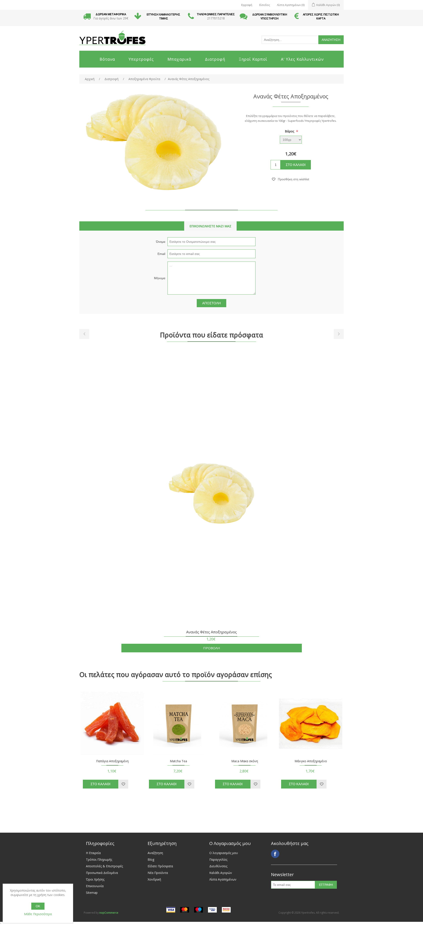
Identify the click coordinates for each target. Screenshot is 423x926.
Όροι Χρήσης (95, 879)
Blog (151, 859)
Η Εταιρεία (93, 853)
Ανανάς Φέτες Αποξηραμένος (211, 632)
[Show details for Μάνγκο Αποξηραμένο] (310, 723)
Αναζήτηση (155, 853)
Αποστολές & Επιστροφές (104, 866)
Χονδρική (154, 879)
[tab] (210, 226)
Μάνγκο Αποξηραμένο (311, 761)
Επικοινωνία (95, 886)
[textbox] (290, 39)
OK (38, 906)
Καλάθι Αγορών (220, 873)
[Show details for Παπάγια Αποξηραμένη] (112, 723)
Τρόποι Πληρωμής (99, 859)
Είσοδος (264, 5)
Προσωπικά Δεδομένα (102, 873)
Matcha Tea (178, 761)
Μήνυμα (159, 278)
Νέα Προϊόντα (158, 873)
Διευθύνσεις (218, 866)
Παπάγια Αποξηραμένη (112, 761)
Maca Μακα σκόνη (244, 761)
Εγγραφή (246, 5)
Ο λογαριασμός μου (223, 853)
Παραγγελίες (218, 859)
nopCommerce (108, 913)
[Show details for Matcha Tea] (178, 723)
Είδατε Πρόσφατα (160, 866)
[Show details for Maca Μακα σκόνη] (244, 723)
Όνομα (160, 241)
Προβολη (211, 648)
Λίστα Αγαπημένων (222, 879)
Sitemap (92, 892)
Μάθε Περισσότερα (38, 914)
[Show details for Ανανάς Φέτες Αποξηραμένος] (211, 494)
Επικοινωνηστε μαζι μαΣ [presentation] (210, 226)
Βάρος (290, 131)
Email (161, 254)
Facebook (275, 854)
